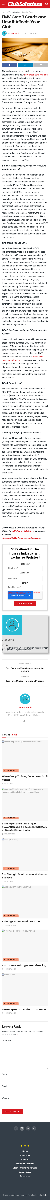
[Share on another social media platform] (40, 65)
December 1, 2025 (9, 783)
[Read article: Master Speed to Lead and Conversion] (25, 989)
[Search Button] (46, 4)
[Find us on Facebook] (16, 1128)
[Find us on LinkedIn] (34, 1128)
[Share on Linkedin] (25, 65)
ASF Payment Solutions (23, 531)
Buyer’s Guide (25, 1172)
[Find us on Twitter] (22, 1129)
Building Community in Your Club (21, 921)
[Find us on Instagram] (28, 1128)
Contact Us (25, 1176)
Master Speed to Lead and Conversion (24, 1009)
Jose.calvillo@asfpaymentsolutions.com (21, 538)
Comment (7, 1040)
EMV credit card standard (36, 74)
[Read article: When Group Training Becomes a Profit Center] (25, 756)
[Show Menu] (3, 4)
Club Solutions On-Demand (25, 1168)
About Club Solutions (25, 1163)
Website (5, 1098)
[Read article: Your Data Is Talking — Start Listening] (25, 946)
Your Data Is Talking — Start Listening (24, 965)
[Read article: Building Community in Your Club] (25, 902)
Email (5, 1086)
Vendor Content (14, 12)
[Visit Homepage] (25, 4)
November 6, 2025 (9, 925)
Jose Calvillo (15, 33)
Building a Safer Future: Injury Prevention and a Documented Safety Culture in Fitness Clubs (24, 827)
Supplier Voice (27, 12)
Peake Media (42, 1195)
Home (4, 12)
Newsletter (25, 1155)
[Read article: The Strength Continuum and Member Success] (25, 854)
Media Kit (25, 1159)
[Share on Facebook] (9, 65)
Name (5, 1074)
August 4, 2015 (31, 33)
